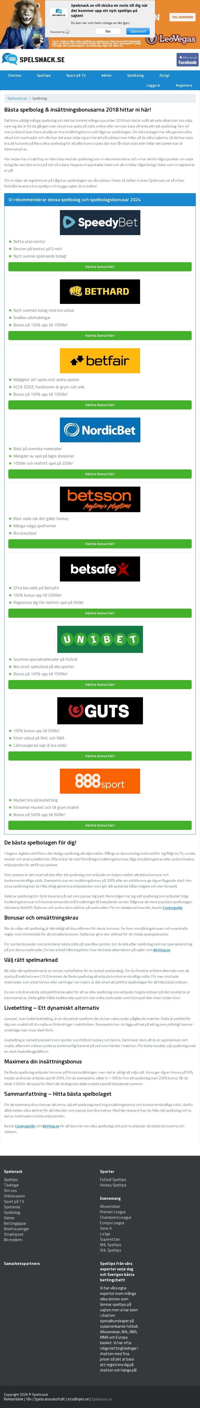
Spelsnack (40, 1394)
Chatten (14, 75)
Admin (106, 75)
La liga (105, 1234)
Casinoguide (172, 908)
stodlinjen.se (78, 1399)
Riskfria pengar (16, 1229)
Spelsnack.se (17, 98)
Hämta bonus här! (100, 266)
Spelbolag (135, 75)
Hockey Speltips (113, 1185)
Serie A (106, 1228)
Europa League (112, 1223)
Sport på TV (76, 75)
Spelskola (12, 1207)
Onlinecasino (14, 1196)
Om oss (10, 1190)
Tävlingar (11, 1185)
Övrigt (164, 75)
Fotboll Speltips (113, 1180)
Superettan (110, 1239)
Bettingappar (15, 1223)
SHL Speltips (110, 1250)
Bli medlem (13, 1240)
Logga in (153, 85)
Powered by (58, 32)
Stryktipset (14, 1234)
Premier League (113, 1212)
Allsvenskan (110, 1206)
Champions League (116, 1217)
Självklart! (138, 31)
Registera (184, 85)
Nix (108, 31)
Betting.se (161, 950)
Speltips (44, 75)
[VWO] (71, 32)
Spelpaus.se (101, 1399)
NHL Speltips (110, 1245)
